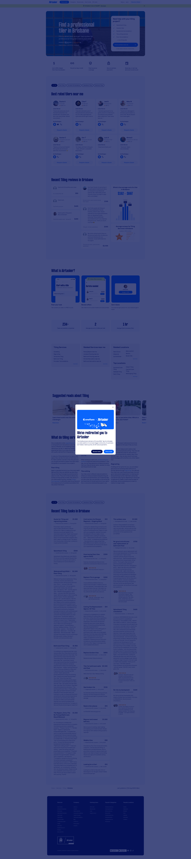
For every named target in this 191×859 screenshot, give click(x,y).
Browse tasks (97, 451)
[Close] (113, 407)
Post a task (109, 451)
